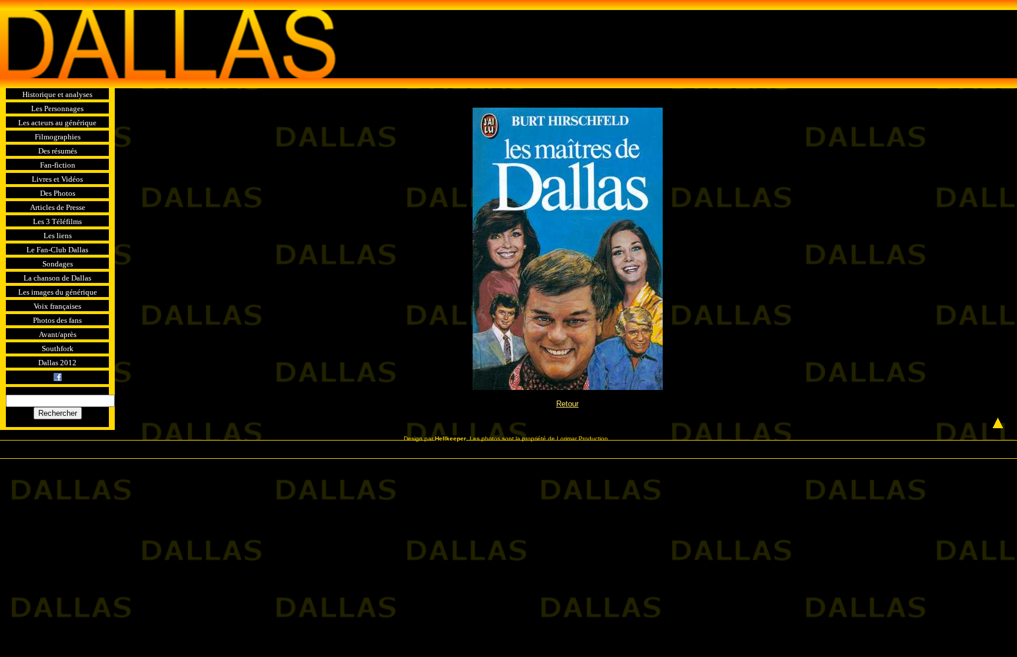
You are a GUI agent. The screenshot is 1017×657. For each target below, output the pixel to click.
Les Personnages (57, 108)
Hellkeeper (450, 438)
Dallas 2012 (57, 362)
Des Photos (57, 193)
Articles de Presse (57, 207)
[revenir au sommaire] (168, 46)
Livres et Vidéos (57, 179)
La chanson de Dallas (57, 278)
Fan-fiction (57, 165)
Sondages (57, 263)
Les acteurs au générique (57, 122)
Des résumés (57, 150)
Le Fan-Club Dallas (57, 249)
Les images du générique (57, 292)
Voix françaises (57, 306)
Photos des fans (57, 320)
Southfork (58, 348)
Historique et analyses (57, 94)
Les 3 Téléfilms (57, 221)
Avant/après (58, 334)
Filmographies (58, 136)
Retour (567, 403)
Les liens (58, 235)
